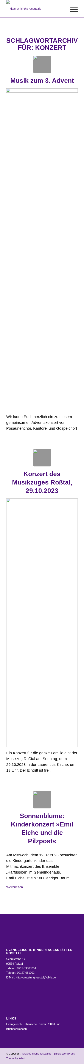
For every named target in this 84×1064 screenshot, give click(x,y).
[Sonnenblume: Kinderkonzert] (42, 799)
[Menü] (72, 8)
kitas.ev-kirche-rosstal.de (36, 1053)
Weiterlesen (14, 887)
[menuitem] (62, 8)
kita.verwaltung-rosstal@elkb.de (36, 977)
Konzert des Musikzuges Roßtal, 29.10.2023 (42, 482)
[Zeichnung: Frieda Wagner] (42, 64)
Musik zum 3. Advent (42, 80)
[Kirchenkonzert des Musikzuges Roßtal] (42, 457)
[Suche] (62, 8)
